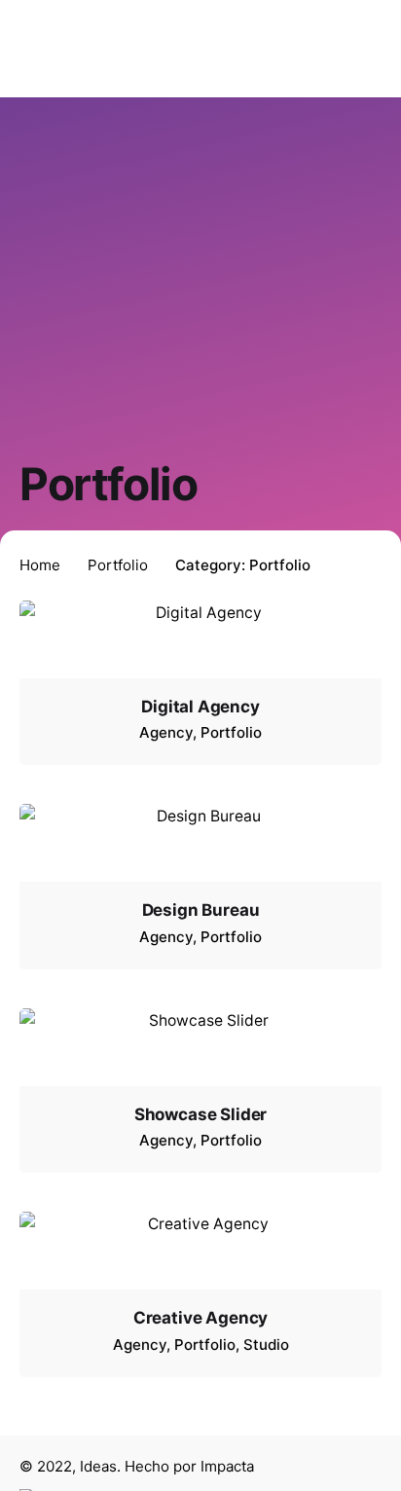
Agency (166, 732)
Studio (266, 1344)
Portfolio (231, 732)
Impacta (227, 1466)
